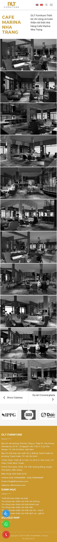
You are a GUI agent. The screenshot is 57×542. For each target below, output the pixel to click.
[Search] (46, 4)
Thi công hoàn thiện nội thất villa (17, 507)
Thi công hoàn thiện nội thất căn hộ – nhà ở (22, 510)
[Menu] (51, 4)
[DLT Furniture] (14, 5)
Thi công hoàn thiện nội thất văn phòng (20, 501)
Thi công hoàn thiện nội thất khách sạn (20, 504)
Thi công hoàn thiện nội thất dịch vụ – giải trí (22, 513)
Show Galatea (15, 397)
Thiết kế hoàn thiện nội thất (14, 498)
